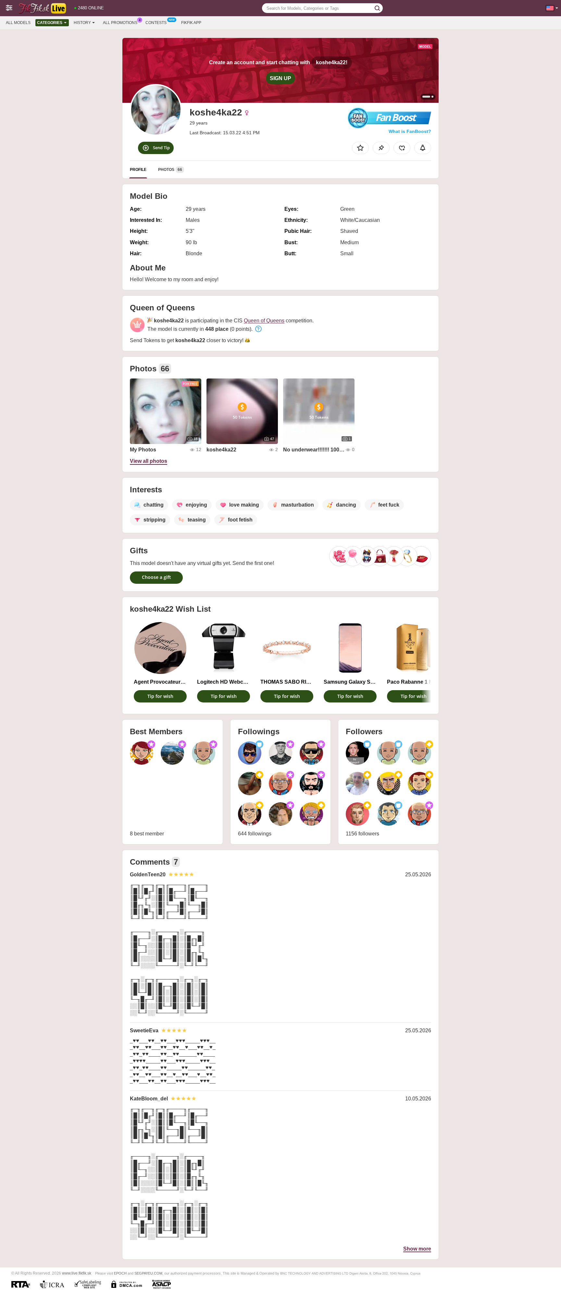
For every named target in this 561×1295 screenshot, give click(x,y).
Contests (156, 22)
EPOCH (120, 1273)
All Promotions (120, 22)
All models (18, 22)
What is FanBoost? (410, 131)
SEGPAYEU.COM (148, 1273)
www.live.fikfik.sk (76, 1273)
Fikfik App (191, 22)
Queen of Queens (264, 320)
